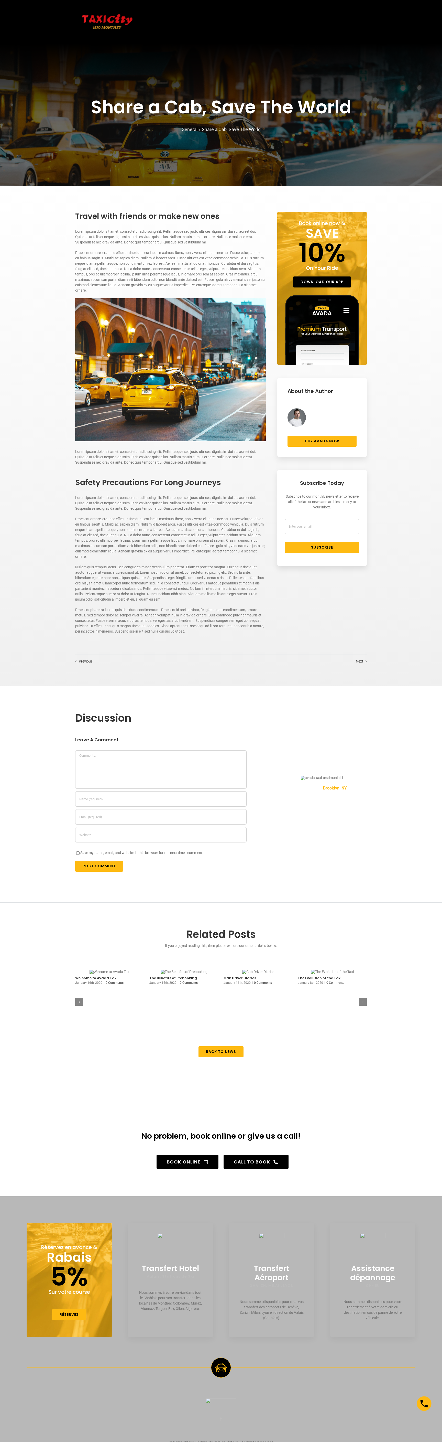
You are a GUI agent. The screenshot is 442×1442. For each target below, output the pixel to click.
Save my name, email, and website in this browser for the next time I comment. (141, 853)
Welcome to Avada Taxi (96, 978)
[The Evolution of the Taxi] (332, 972)
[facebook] (221, 1419)
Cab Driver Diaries (240, 978)
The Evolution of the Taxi (319, 978)
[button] (79, 1002)
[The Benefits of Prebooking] (184, 972)
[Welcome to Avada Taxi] (110, 972)
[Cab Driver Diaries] (258, 972)
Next (359, 661)
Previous (86, 661)
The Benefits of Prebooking (173, 978)
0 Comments (115, 983)
